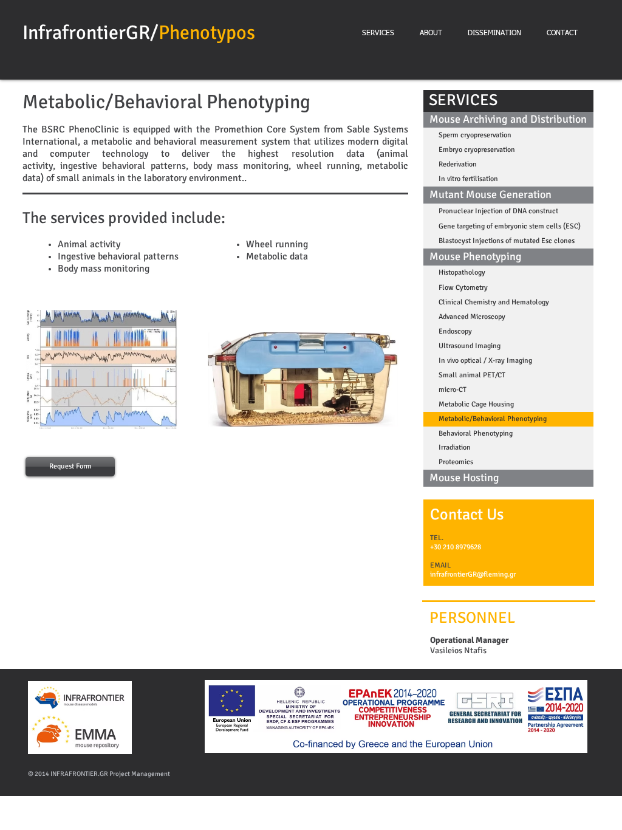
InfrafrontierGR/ (90, 32)
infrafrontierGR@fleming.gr (473, 574)
